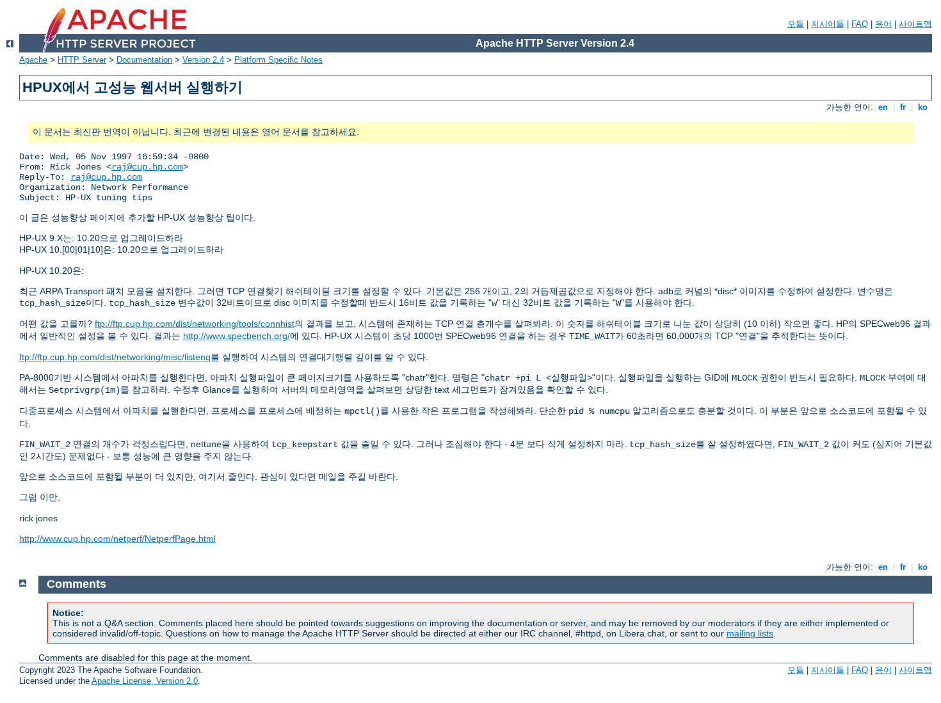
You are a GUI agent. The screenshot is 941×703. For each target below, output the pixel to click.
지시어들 (827, 24)
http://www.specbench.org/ (236, 336)
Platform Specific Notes (278, 60)
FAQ (859, 24)
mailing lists (750, 633)
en (883, 107)
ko (922, 107)
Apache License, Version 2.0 (145, 681)
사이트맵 (915, 24)
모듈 (795, 24)
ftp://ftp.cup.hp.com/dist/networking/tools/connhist (194, 324)
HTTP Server (82, 60)
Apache (33, 60)
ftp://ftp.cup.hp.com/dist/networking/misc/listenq (115, 357)
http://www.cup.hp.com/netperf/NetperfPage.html (117, 538)
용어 (883, 24)
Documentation (144, 60)
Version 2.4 (203, 60)
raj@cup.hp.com (147, 167)
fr (902, 107)
